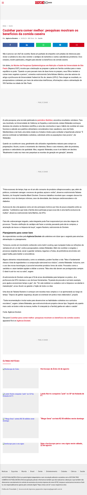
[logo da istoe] (43, 2)
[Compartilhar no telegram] (60, 45)
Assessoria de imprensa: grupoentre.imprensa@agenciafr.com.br (40, 489)
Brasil (32, 471)
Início (4, 26)
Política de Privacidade (9, 489)
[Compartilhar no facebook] (10, 45)
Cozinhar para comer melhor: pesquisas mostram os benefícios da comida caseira (45, 318)
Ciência (73, 471)
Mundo (24, 471)
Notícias (5, 471)
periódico (41, 120)
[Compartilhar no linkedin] (26, 45)
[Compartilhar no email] (76, 45)
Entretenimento (51, 471)
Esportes (14, 471)
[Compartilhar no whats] (43, 45)
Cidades (64, 471)
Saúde (11, 26)
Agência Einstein (23, 321)
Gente (40, 471)
